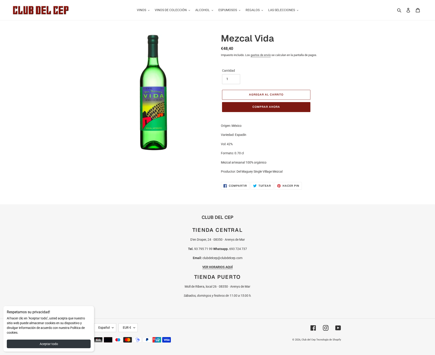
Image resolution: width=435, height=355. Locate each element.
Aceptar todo (49, 344)
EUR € (127, 327)
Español (104, 327)
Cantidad (228, 70)
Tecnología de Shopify (328, 339)
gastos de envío (261, 55)
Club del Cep (309, 339)
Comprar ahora (266, 107)
